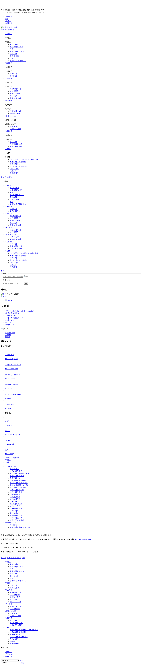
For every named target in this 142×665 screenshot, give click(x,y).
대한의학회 (14, 511)
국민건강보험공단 (17, 490)
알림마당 (8, 131)
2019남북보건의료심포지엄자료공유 (24, 159)
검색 (2, 177)
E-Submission (10, 333)
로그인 (8, 21)
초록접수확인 (15, 93)
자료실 (8, 149)
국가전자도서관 (16, 518)
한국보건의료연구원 (18, 480)
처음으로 (8, 16)
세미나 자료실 (15, 129)
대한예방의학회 (16, 508)
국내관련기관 (10, 466)
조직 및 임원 (15, 56)
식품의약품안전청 (17, 476)
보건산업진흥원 (16, 492)
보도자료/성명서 (16, 146)
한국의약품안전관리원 (19, 483)
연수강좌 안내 (15, 111)
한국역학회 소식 (16, 144)
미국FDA (13, 525)
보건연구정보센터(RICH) (19, 473)
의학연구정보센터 (17, 520)
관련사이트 (14, 169)
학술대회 (8, 78)
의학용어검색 (15, 164)
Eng (6, 19)
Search (7, 337)
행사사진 (13, 96)
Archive (8, 335)
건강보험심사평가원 (18, 487)
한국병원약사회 (16, 504)
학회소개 (8, 34)
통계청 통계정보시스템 (19, 485)
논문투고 (8, 652)
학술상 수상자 (15, 98)
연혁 (11, 49)
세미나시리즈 (10, 116)
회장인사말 (14, 44)
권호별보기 (9, 654)
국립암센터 (14, 513)
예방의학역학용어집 (18, 162)
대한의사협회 (15, 499)
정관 (11, 58)
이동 (21, 660)
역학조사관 (14, 173)
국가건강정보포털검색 (19, 166)
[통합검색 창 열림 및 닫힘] (9, 27)
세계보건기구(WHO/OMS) (20, 527)
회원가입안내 (15, 76)
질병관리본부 (15, 478)
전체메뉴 (8, 177)
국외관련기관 (10, 522)
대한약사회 (14, 501)
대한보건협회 (15, 497)
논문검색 (8, 656)
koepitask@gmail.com (83, 539)
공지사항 (13, 142)
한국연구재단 (15, 494)
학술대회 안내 (15, 89)
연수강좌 (8, 101)
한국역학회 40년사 (17, 51)
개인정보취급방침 (12, 458)
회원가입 (8, 23)
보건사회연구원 (16, 471)
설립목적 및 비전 (16, 47)
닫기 (2, 271)
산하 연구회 (14, 126)
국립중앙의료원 (16, 515)
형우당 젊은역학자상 (18, 61)
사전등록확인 (15, 91)
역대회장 (13, 54)
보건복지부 (14, 469)
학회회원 (8, 63)
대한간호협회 (15, 506)
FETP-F (13, 171)
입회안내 (13, 74)
